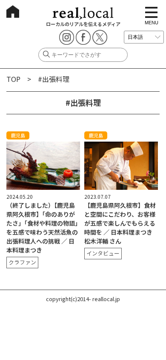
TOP (13, 79)
